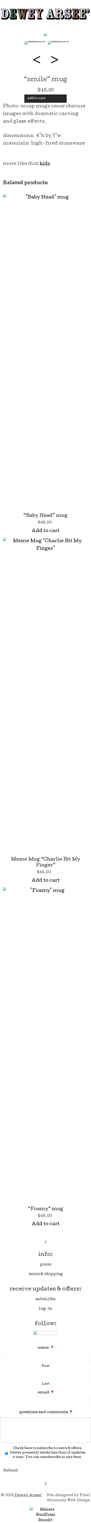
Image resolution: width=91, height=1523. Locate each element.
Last (46, 1383)
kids (45, 164)
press (45, 1265)
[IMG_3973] (35, 43)
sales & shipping (46, 1274)
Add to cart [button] (46, 531)
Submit (10, 1470)
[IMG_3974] (58, 43)
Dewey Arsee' (28, 1495)
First (45, 1366)
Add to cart (36, 98)
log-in (45, 1309)
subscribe (45, 1299)
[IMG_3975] (45, 34)
